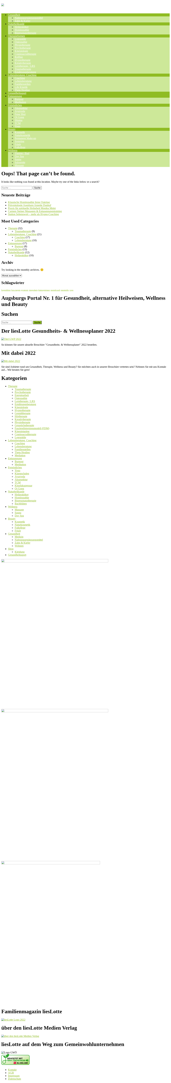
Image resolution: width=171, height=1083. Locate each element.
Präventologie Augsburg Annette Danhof (29, 205)
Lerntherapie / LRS (25, 66)
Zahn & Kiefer (22, 20)
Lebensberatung (23, 81)
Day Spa (19, 156)
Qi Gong (19, 117)
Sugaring (19, 141)
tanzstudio (65, 290)
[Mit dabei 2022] (10, 361)
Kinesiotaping (22, 431)
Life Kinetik (21, 87)
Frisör (18, 144)
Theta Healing (22, 90)
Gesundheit (14, 14)
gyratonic (24, 290)
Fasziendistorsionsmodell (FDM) (32, 428)
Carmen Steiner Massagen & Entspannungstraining (35, 211)
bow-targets (15, 290)
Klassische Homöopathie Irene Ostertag (29, 202)
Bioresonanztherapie (25, 32)
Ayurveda (20, 111)
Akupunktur (21, 108)
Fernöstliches (15, 105)
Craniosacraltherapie (25, 54)
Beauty (12, 129)
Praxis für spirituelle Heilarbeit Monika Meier (32, 208)
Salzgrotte (20, 162)
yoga (71, 290)
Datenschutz (14, 1078)
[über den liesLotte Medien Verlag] (20, 1036)
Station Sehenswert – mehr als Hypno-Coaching (33, 214)
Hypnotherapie (22, 60)
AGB (11, 1072)
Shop (11, 548)
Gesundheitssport (17, 93)
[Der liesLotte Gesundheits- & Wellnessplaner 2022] (11, 339)
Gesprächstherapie (24, 425)
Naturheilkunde (16, 23)
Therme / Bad (22, 153)
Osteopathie (21, 41)
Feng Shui (20, 114)
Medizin (19, 536)
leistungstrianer (44, 290)
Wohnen (19, 545)
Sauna (18, 159)
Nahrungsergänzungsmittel (29, 17)
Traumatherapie (23, 69)
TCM (18, 123)
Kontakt (12, 1069)
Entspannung (15, 96)
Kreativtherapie (23, 63)
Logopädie (20, 38)
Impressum (14, 1075)
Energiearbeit (22, 395)
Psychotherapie (23, 48)
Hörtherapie (21, 416)
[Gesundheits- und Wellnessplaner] (40, 7)
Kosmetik (20, 132)
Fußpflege (20, 147)
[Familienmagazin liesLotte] (13, 1019)
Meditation (20, 102)
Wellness (12, 150)
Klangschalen (22, 473)
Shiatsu (18, 120)
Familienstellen (23, 84)
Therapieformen (16, 35)
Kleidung (20, 551)
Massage (19, 165)
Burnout (19, 99)
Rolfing (19, 57)
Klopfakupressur (23, 485)
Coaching (20, 78)
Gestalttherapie (22, 413)
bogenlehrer (6, 290)
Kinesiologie (21, 51)
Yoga (17, 126)
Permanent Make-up (25, 138)
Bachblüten (21, 503)
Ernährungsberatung (25, 72)
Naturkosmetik (22, 135)
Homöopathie (22, 29)
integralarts (33, 290)
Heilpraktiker (22, 26)
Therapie (12, 228)
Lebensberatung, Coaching (22, 75)
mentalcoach (55, 290)
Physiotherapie (22, 44)
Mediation (20, 455)
